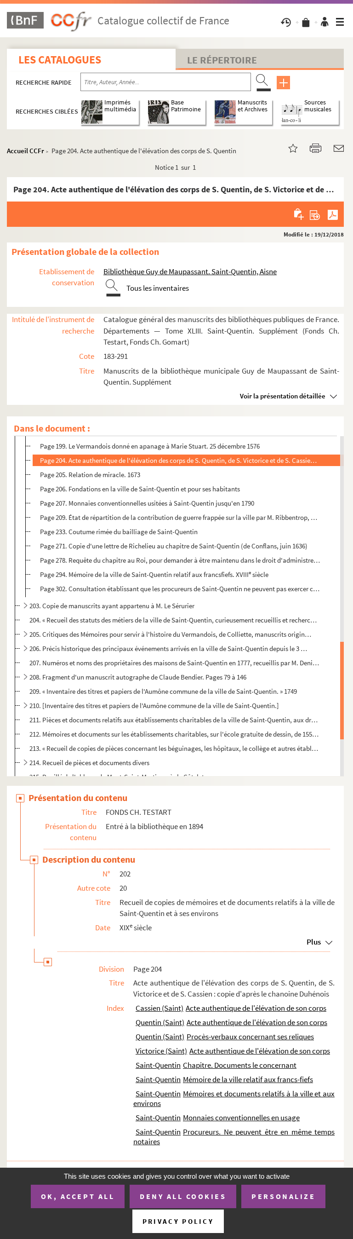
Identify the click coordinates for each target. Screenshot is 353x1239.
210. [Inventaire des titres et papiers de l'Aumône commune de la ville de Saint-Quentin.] (154, 705)
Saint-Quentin (158, 1065)
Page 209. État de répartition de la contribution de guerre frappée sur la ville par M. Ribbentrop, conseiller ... (180, 517)
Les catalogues (59, 59)
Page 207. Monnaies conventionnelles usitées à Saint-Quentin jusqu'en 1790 (147, 503)
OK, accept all (77, 1196)
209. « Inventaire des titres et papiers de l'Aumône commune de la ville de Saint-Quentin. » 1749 (163, 691)
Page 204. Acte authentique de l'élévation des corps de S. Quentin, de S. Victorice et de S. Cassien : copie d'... (180, 460)
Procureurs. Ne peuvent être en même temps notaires (234, 1137)
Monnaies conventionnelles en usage (241, 1117)
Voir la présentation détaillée (282, 396)
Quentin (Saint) (160, 1022)
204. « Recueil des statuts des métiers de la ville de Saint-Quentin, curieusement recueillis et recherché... (174, 620)
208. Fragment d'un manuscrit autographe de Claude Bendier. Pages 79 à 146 (137, 677)
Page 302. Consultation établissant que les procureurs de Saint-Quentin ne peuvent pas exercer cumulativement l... (180, 588)
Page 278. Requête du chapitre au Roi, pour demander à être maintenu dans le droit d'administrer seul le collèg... (180, 560)
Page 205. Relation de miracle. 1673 (90, 474)
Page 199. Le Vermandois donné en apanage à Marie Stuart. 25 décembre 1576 (150, 446)
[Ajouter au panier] (299, 214)
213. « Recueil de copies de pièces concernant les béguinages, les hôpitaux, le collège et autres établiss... (174, 748)
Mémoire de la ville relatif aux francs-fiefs (248, 1079)
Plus (314, 942)
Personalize (283, 1196)
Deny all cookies (183, 1196)
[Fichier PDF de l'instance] (333, 213)
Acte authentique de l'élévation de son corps (256, 1008)
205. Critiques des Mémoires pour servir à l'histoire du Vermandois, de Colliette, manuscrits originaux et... (170, 634)
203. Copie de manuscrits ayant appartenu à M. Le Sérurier (111, 605)
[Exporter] (315, 213)
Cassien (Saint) (159, 1008)
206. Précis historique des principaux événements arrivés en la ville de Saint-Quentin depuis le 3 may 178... (170, 648)
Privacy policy (178, 1221)
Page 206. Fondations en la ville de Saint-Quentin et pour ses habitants (140, 488)
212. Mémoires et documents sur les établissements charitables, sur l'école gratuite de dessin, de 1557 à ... (174, 734)
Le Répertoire (222, 59)
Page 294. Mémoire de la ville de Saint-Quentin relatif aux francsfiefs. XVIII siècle (154, 574)
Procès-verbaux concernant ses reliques (250, 1037)
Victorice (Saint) (161, 1051)
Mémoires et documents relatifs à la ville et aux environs (234, 1098)
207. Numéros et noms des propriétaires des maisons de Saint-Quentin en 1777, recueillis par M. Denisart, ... (174, 662)
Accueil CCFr (25, 150)
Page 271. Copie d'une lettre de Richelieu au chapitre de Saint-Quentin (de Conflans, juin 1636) (173, 546)
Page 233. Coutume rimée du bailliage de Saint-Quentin (119, 531)
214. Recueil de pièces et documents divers (89, 762)
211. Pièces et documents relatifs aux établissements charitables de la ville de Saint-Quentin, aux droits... (174, 719)
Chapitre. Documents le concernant (239, 1065)
